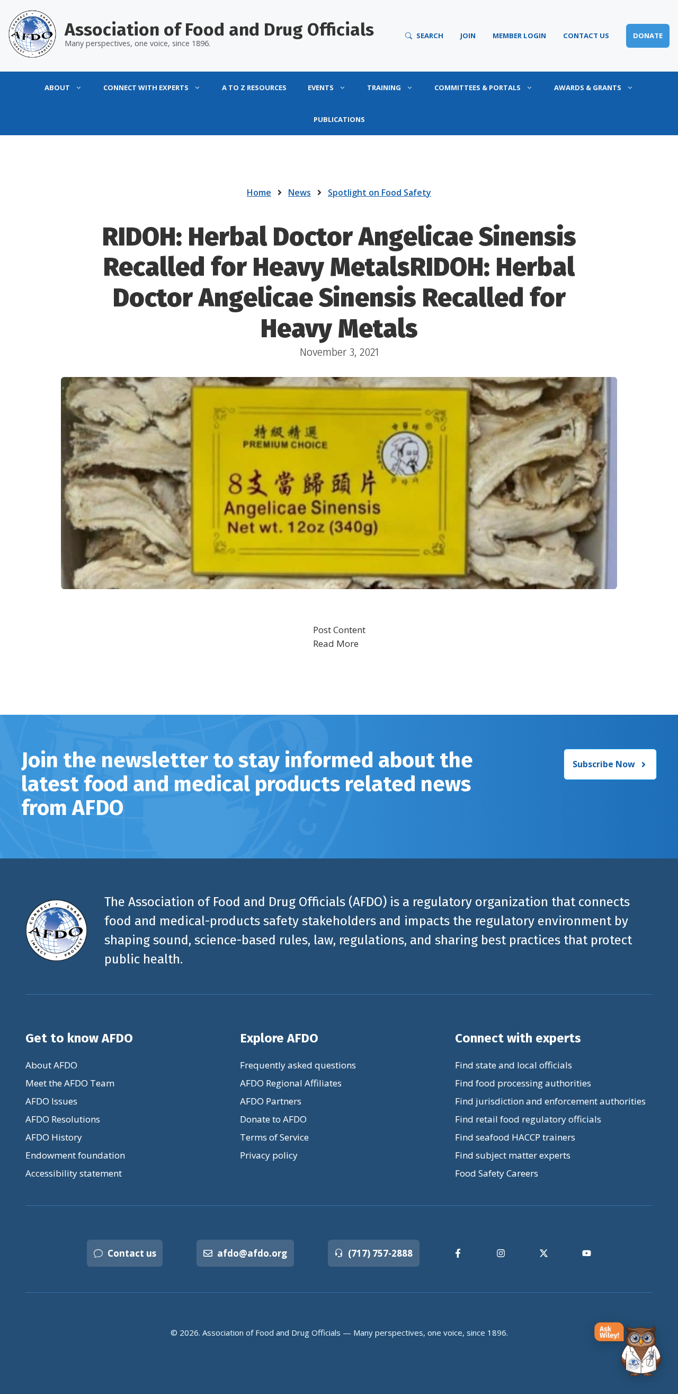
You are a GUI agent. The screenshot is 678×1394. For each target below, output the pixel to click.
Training (384, 87)
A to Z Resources (254, 87)
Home (259, 192)
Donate (648, 35)
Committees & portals (477, 87)
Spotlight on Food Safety (379, 192)
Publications (339, 119)
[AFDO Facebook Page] (457, 1253)
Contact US (586, 35)
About (57, 87)
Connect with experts (146, 87)
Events (321, 87)
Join (468, 35)
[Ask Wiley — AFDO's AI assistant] (628, 1350)
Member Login (519, 35)
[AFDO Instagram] (500, 1253)
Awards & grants (587, 87)
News (299, 192)
